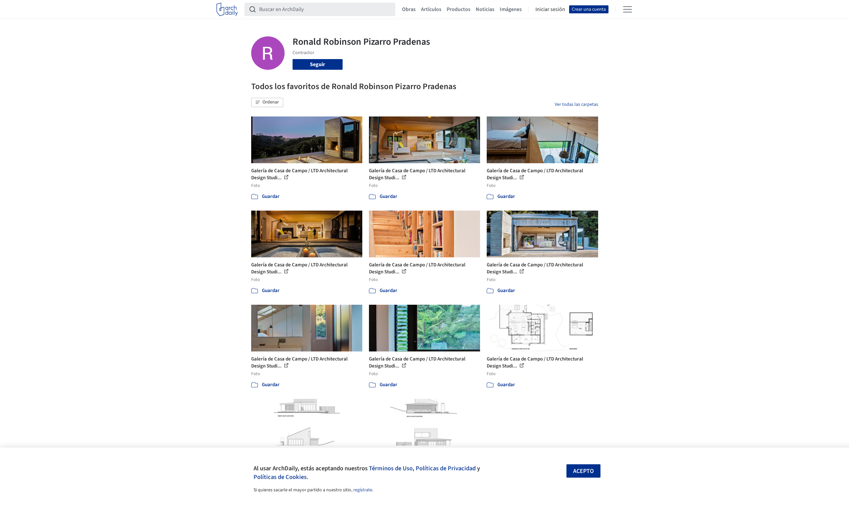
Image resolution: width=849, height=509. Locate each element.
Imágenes (511, 9)
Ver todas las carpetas (576, 104)
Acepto (583, 471)
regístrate (362, 490)
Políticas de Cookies (280, 477)
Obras (409, 9)
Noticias (485, 9)
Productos (458, 9)
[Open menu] (627, 9)
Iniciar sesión (550, 9)
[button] (267, 102)
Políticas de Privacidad (446, 468)
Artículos (431, 9)
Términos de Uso (391, 468)
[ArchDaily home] (227, 9)
